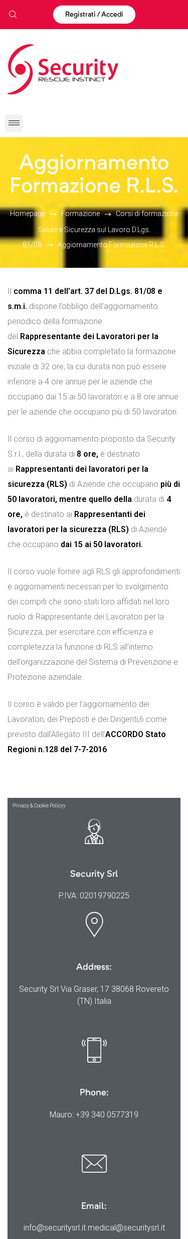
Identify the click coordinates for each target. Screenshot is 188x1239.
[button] (94, 14)
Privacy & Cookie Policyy (39, 805)
